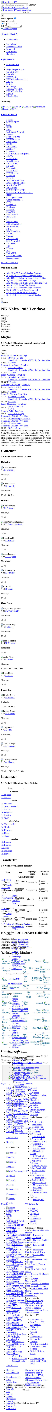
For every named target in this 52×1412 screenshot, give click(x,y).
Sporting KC (38, 1199)
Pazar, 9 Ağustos (8, 375)
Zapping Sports (18, 1361)
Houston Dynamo (21, 1101)
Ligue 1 (15, 959)
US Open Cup (18, 926)
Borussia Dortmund (20, 1040)
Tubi (14, 1349)
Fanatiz (15, 1223)
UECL (9, 1384)
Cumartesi (16, 900)
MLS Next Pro (18, 1329)
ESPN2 (15, 1237)
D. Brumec (10, 713)
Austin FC (19, 1130)
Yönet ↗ (13, 34)
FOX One (16, 1315)
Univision (16, 1278)
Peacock (15, 1281)
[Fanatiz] (5, 109)
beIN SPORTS (18, 1225)
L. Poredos (10, 573)
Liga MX (16, 979)
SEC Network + (18, 1344)
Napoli (14, 1030)
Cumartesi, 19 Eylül (9, 421)
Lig (5, 23)
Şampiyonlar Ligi (13, 1377)
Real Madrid (17, 1018)
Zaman (14, 23)
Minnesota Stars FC (23, 1121)
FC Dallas (17, 1109)
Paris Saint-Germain (20, 1042)
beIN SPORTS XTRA (21, 1293)
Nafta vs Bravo (14, 428)
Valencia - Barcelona (40, 1283)
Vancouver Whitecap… (23, 1099)
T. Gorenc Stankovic (14, 524)
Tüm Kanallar (12, 1365)
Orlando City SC (20, 1079)
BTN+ (14, 1298)
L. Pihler (9, 675)
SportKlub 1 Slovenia (17, 360)
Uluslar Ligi (11, 1382)
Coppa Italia (17, 968)
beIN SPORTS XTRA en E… (24, 1295)
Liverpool (16, 1004)
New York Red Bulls (22, 1077)
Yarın (14, 898)
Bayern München (19, 1037)
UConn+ (15, 1351)
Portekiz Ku (11, 1406)
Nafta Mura (15, 367)
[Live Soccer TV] (9, 2)
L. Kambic (9, 540)
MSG (14, 1332)
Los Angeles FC (20, 1104)
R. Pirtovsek (9, 508)
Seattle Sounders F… (23, 1128)
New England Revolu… (23, 1067)
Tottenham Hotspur (20, 1011)
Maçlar (9, 885)
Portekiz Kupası (18, 964)
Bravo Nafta (15, 358)
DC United (19, 1084)
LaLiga (15, 951)
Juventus (15, 1023)
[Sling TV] (17, 107)
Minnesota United (40, 1185)
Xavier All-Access (19, 1358)
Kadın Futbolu (12, 1372)
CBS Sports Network (21, 1235)
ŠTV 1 (11, 409)
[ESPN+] (14, 109)
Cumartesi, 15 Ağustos (10, 384)
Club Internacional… (22, 1062)
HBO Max (16, 1320)
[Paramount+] (39, 107)
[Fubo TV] (6, 107)
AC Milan (16, 1028)
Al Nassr (15, 1047)
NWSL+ (15, 1337)
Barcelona (16, 1016)
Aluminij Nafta (16, 377)
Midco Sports (17, 1324)
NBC (14, 1232)
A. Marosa (9, 762)
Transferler (5, 329)
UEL (8, 1379)
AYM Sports (17, 1290)
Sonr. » (4, 353)
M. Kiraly (9, 627)
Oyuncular (5, 324)
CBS (14, 1227)
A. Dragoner (10, 556)
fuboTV (15, 1259)
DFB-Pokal (16, 966)
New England (38, 1129)
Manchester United (20, 1008)
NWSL (15, 929)
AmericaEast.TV (19, 1288)
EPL (8, 1391)
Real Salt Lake (19, 1116)
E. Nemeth (9, 486)
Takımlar (10, 988)
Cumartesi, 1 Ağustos (10, 365)
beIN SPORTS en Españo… (24, 1257)
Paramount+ (17, 1254)
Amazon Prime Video (21, 1286)
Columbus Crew (40, 1158)
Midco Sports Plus (19, 1327)
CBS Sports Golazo (20, 1300)
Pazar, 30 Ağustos (8, 404)
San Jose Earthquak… (22, 1106)
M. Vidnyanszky (12, 611)
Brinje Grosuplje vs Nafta (19, 418)
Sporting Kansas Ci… (24, 1133)
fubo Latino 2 (17, 1317)
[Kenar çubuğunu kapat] (2, 299)
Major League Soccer (21, 924)
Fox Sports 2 (17, 1249)
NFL (38, 1361)
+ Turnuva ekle (12, 64)
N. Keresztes (10, 643)
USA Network (18, 1264)
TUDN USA (17, 1261)
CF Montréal (20, 1092)
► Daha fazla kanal (9, 262)
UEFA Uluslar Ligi (20, 944)
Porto (14, 1035)
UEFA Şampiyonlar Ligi (16, 79)
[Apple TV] (27, 107)
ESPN (14, 1230)
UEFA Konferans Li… (21, 947)
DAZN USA (17, 1266)
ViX (13, 1353)
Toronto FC (19, 1082)
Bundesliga (16, 956)
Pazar (14, 903)
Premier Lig (17, 949)
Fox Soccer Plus (18, 1240)
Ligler (8, 913)
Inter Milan (16, 1025)
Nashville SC (19, 1060)
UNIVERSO (17, 1273)
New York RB (38, 1139)
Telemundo (16, 1271)
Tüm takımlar (12, 1137)
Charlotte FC (18, 1070)
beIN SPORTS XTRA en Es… (19, 192)
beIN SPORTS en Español (17, 154)
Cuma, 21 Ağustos (9, 394)
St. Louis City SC (20, 1111)
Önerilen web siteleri (39, 1344)
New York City (38, 1136)
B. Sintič (9, 589)
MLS (8, 1387)
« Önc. (4, 350)
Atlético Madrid (18, 1020)
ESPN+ (15, 1247)
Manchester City (19, 1006)
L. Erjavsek (9, 470)
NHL (44, 1361)
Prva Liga (22, 355)
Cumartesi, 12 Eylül (9, 416)
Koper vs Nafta (14, 423)
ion (13, 1322)
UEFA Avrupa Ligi (20, 942)
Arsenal (15, 999)
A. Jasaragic (10, 746)
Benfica (15, 1033)
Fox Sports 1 (17, 1244)
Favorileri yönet (10, 28)
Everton (15, 1013)
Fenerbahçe (16, 1045)
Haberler (10, 1370)
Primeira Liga (17, 961)
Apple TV (16, 1252)
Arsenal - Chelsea (38, 1286)
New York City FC (21, 1075)
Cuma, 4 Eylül (7, 411)
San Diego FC (20, 1123)
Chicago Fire (18, 1065)
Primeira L (10, 1404)
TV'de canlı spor (37, 1358)
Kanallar (10, 1142)
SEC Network (18, 1341)
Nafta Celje (15, 387)
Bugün (14, 896)
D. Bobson (10, 697)
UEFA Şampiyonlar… (21, 939)
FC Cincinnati (19, 1072)
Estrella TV (16, 1307)
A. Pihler (9, 659)
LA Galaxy (19, 1126)
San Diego (37, 1187)
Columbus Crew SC (23, 1094)
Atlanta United (39, 1149)
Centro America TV (20, 1303)
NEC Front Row (19, 1334)
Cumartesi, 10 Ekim (9, 426)
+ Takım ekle (11, 39)
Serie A (15, 954)
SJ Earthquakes (38, 1170)
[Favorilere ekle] (3, 318)
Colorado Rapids (20, 1113)
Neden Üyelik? (41, 1056)
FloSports (16, 1312)
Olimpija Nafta (16, 396)
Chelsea (15, 1001)
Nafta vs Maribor (15, 406)
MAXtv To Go (34, 360)
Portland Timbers (20, 1118)
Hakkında (5, 331)
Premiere (15, 1339)
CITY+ (15, 1305)
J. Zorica (8, 730)
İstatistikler (5, 326)
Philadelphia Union (23, 1089)
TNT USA (16, 1346)
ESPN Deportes (18, 1242)
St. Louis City (38, 1175)
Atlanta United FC (22, 1087)
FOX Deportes (18, 1276)
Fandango (16, 1310)
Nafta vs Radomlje (16, 413)
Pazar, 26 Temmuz (9, 355)
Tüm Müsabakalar (14, 984)
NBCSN (15, 1269)
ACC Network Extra (20, 1283)
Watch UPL (17, 1356)
